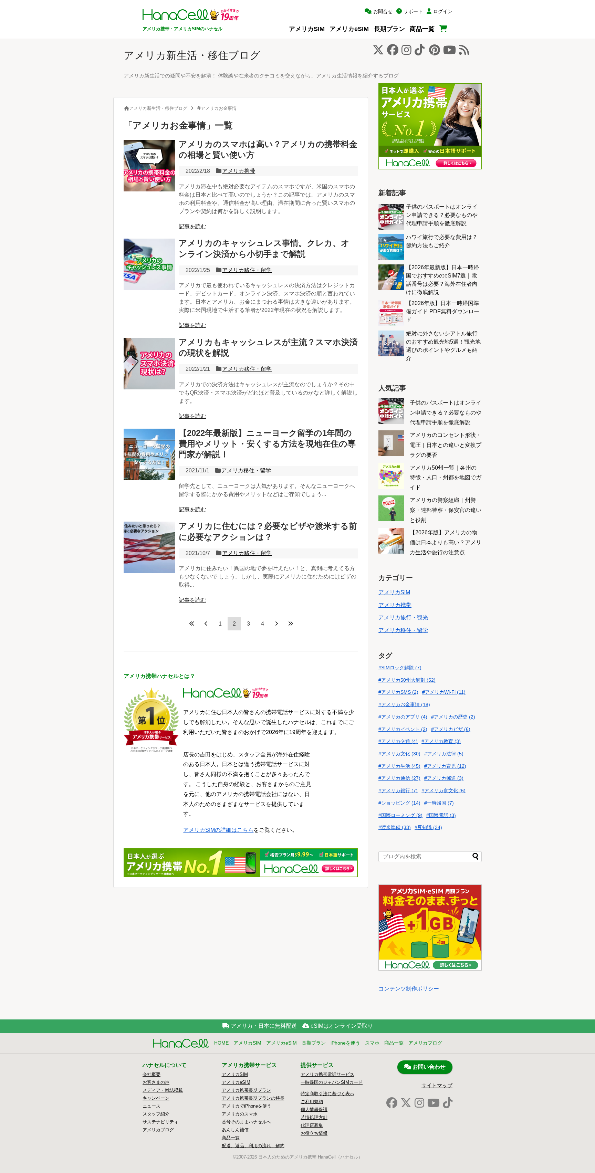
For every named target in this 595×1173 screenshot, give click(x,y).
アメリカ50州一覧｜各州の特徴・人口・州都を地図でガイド (445, 478)
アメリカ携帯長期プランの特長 (253, 1098)
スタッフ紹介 (156, 1114)
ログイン (442, 11)
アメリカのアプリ (404, 717)
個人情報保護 (314, 1109)
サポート (413, 11)
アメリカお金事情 (405, 704)
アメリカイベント (404, 729)
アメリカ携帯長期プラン (246, 1090)
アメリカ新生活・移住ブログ (192, 55)
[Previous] (205, 623)
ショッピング (400, 803)
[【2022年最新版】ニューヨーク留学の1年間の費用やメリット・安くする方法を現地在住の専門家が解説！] (149, 454)
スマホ (372, 1043)
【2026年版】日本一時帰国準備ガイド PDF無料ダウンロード (442, 311)
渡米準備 (396, 827)
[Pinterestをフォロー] (434, 51)
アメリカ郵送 (445, 778)
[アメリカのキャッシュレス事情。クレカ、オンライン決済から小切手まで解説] (149, 264)
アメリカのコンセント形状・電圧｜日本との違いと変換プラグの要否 (445, 445)
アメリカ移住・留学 (247, 270)
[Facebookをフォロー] (392, 51)
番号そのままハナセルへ (246, 1121)
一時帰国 (440, 803)
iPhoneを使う (345, 1043)
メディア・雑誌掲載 (163, 1090)
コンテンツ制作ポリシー (408, 989)
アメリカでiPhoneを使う (246, 1106)
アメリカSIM (307, 28)
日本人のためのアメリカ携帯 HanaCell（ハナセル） (310, 1157)
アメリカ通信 (400, 778)
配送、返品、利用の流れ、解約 (253, 1145)
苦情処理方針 (314, 1117)
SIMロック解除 (401, 667)
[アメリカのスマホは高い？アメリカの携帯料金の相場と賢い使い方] (149, 165)
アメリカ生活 (400, 766)
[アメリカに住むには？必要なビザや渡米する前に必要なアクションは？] (149, 547)
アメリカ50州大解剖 (408, 680)
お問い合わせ (428, 1067)
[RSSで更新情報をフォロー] (464, 51)
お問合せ (383, 11)
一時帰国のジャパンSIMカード (332, 1082)
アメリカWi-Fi (445, 692)
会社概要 (151, 1074)
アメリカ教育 (442, 741)
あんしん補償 (235, 1129)
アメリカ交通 (399, 741)
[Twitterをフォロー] (378, 51)
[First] (191, 623)
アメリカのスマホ (240, 1114)
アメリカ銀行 (399, 790)
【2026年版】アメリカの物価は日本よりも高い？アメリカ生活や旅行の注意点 (445, 542)
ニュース (151, 1106)
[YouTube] (433, 1103)
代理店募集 (312, 1125)
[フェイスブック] (391, 1103)
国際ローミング (401, 815)
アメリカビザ (452, 729)
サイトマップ (436, 1085)
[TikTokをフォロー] (419, 51)
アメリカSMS (399, 692)
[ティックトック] (447, 1103)
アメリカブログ (425, 1043)
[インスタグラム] (419, 1103)
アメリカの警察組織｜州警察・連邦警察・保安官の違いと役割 (445, 510)
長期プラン (389, 28)
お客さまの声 (156, 1082)
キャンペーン (156, 1098)
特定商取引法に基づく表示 (327, 1093)
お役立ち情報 (314, 1133)
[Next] (276, 623)
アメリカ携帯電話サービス (327, 1074)
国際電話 (442, 815)
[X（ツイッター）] (405, 1103)
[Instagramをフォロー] (406, 51)
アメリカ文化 (400, 753)
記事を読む (192, 226)
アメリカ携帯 (238, 171)
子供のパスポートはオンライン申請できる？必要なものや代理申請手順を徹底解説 (442, 215)
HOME (221, 1043)
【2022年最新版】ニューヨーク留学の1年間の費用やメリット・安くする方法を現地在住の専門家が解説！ (267, 443)
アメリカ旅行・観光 (403, 617)
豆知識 (429, 827)
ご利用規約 (312, 1101)
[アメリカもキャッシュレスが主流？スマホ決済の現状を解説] (149, 363)
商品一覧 (422, 28)
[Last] (290, 623)
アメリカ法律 (445, 753)
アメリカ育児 (446, 766)
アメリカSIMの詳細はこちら (218, 830)
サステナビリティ (160, 1121)
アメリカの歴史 (454, 717)
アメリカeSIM (349, 28)
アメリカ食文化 (445, 790)
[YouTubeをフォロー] (449, 51)
